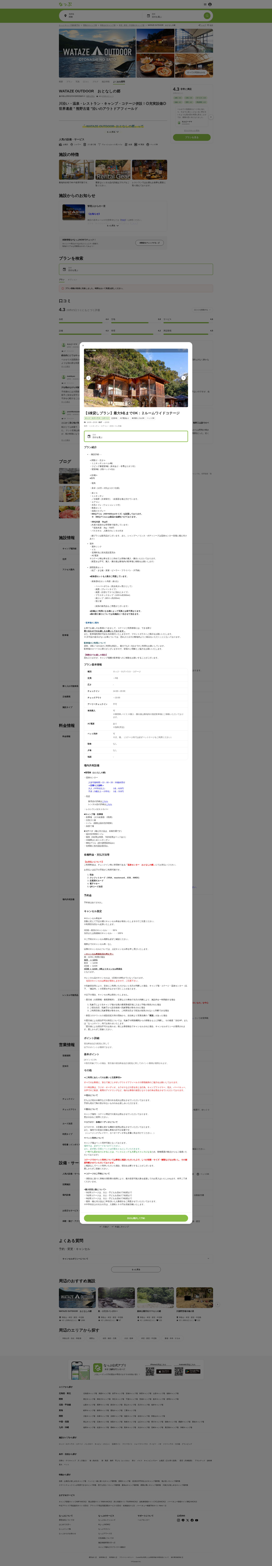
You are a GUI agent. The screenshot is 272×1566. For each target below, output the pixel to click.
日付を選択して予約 (136, 1218)
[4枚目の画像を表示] (142, 403)
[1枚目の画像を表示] (129, 403)
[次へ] (183, 378)
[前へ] (88, 378)
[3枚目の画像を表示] (138, 403)
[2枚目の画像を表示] (133, 403)
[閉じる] (83, 345)
